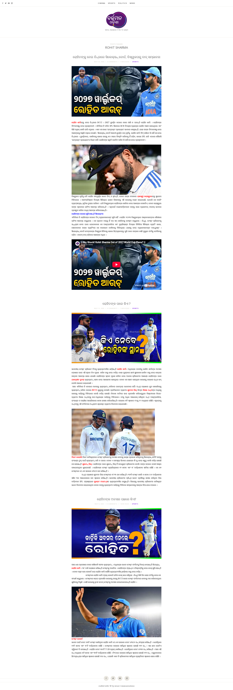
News (132, 3)
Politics (122, 3)
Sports (111, 3)
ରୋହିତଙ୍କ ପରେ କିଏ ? (116, 303)
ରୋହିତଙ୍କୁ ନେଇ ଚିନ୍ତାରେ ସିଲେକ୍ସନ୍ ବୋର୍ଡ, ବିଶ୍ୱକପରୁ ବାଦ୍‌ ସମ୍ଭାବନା (116, 57)
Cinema (101, 3)
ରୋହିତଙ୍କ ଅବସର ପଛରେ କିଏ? (116, 499)
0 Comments (112, 62)
